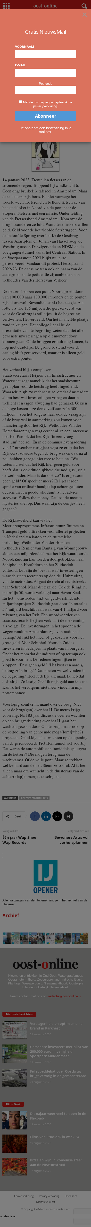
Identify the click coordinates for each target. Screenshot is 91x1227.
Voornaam (24, 46)
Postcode (45, 83)
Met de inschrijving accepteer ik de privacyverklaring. (47, 104)
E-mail (20, 65)
